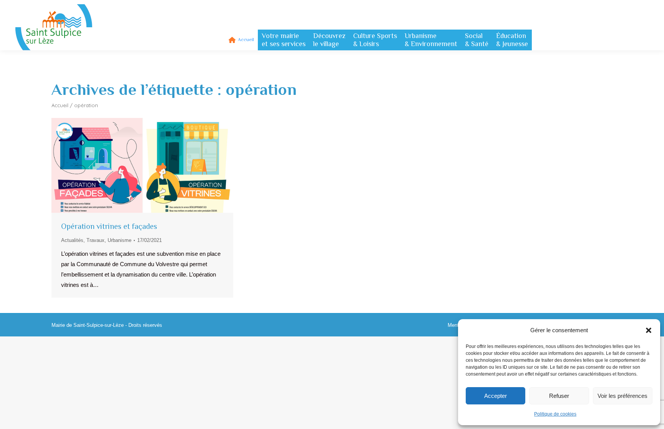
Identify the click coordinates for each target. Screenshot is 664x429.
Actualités (72, 240)
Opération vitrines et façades (109, 226)
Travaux (95, 240)
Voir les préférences (622, 396)
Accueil (59, 105)
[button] (648, 330)
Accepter (495, 396)
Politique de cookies (555, 414)
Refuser (559, 396)
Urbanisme (119, 240)
